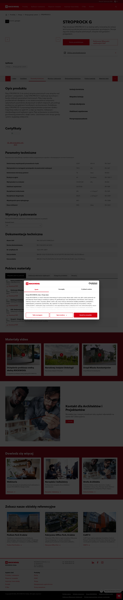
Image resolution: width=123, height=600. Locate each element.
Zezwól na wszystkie (85, 315)
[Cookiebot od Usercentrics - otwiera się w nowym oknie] (90, 283)
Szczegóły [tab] (61, 289)
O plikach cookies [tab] (86, 289)
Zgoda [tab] (36, 289)
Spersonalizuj (60, 315)
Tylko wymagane (37, 315)
